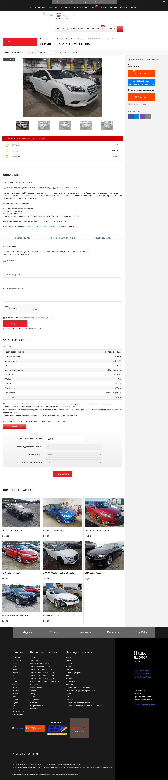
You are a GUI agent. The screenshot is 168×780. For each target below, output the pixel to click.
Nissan (15, 697)
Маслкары (34, 703)
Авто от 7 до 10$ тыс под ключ (42, 669)
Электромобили (36, 687)
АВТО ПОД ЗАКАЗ (65, 28)
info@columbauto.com (144, 704)
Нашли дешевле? (102, 238)
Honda (15, 669)
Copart (68, 694)
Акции (133, 7)
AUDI (14, 663)
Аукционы (16, 660)
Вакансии (94, 7)
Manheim (69, 700)
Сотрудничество (80, 7)
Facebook (98, 2)
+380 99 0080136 (142, 676)
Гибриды (33, 691)
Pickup (32, 694)
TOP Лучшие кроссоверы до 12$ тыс (45, 681)
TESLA (100, 28)
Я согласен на (29, 317)
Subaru (15, 700)
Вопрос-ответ (71, 681)
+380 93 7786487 (62, 16)
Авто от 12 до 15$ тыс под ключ (43, 675)
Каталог (9, 41)
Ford (14, 675)
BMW (14, 666)
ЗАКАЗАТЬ (141, 73)
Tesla (14, 706)
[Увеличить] (62, 87)
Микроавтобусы (36, 706)
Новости (123, 7)
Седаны (33, 697)
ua (160, 1)
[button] (131, 116)
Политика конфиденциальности (78, 703)
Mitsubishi (16, 694)
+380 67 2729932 (62, 18)
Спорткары (34, 700)
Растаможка (65, 7)
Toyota (15, 703)
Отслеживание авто (37, 7)
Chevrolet (16, 685)
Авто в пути (35, 660)
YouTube (112, 2)
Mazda (15, 687)
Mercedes (16, 691)
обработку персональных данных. (36, 317)
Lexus (14, 681)
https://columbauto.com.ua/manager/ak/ (38, 226)
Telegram (60, 2)
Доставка (53, 7)
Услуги (68, 657)
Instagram (84, 2)
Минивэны (34, 709)
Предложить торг (22, 238)
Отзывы (113, 7)
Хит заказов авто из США (40, 663)
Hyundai (15, 673)
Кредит (104, 7)
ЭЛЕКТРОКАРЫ (86, 28)
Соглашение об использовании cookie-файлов (84, 706)
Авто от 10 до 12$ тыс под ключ (43, 673)
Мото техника (18, 712)
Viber (72, 2)
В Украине (34, 657)
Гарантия (69, 669)
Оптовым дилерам (73, 673)
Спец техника (17, 715)
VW (13, 709)
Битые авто (17, 657)
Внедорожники (36, 685)
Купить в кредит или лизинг (62, 238)
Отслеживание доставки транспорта (80, 691)
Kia (13, 679)
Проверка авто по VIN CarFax (78, 687)
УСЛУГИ (110, 28)
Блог (67, 675)
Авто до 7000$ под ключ (40, 666)
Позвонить (143, 97)
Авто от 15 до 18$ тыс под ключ (43, 679)
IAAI (68, 697)
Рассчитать (63, 474)
